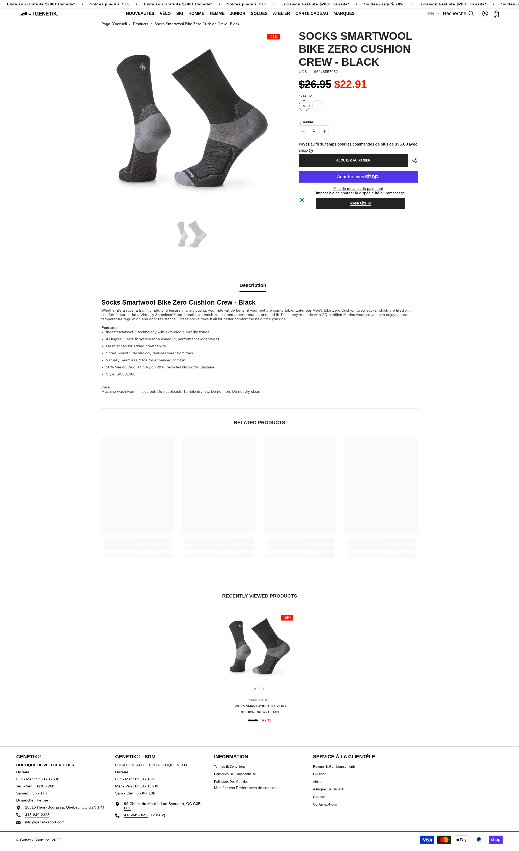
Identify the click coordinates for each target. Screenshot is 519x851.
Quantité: (306, 122)
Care (105, 387)
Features (109, 327)
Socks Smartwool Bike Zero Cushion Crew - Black (260, 709)
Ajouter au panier (353, 160)
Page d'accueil (114, 24)
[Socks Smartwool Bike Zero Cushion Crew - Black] (259, 647)
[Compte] (485, 13)
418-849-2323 (37, 815)
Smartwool (259, 700)
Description (252, 285)
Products (140, 24)
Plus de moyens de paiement (358, 188)
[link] (138, 547)
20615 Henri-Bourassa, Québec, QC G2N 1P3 (64, 807)
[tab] (109, 327)
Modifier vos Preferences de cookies (245, 788)
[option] (192, 120)
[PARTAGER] (413, 160)
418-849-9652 (136, 815)
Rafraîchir (360, 203)
